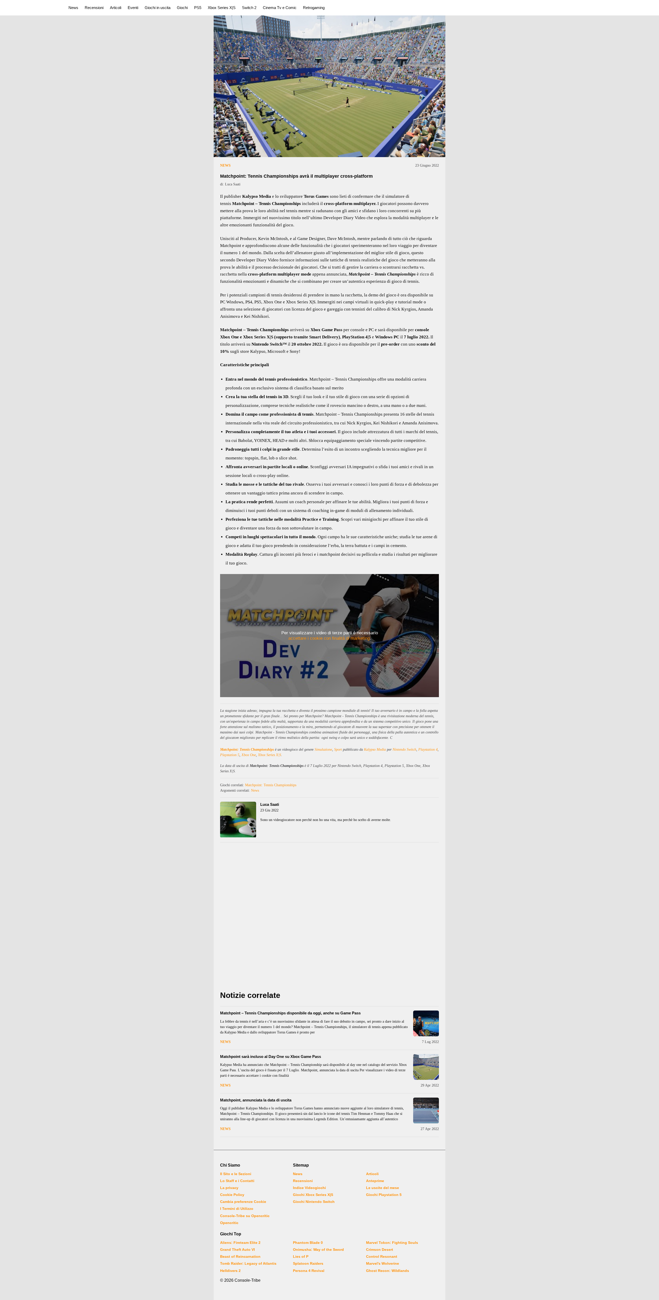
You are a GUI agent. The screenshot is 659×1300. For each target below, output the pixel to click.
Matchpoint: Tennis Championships (247, 749)
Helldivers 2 (230, 1271)
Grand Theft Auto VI (237, 1249)
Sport (338, 749)
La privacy (229, 1188)
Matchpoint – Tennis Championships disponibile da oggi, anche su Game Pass (290, 1013)
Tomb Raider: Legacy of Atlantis (248, 1263)
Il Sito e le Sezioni (235, 1174)
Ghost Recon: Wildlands (387, 1271)
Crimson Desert (379, 1249)
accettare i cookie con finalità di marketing (329, 638)
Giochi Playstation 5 (384, 1195)
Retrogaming (314, 7)
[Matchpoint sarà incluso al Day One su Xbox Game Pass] (426, 1067)
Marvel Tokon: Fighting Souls (392, 1243)
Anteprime (375, 1181)
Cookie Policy (232, 1195)
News (73, 7)
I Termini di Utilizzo (236, 1209)
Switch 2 (249, 7)
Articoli (115, 7)
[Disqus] (329, 917)
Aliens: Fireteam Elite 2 (240, 1243)
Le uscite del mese (382, 1188)
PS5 (197, 7)
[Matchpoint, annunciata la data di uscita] (426, 1110)
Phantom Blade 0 (308, 1243)
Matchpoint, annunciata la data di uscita (255, 1100)
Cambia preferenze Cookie (243, 1202)
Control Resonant (381, 1256)
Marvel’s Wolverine (382, 1263)
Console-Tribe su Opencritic (245, 1216)
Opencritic (229, 1223)
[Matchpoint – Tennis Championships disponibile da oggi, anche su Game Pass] (426, 1023)
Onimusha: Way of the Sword (318, 1249)
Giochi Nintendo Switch (314, 1202)
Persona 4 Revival (308, 1271)
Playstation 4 (428, 749)
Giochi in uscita (157, 7)
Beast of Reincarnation (240, 1256)
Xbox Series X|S (222, 7)
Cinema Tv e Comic (280, 7)
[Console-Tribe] (31, 7)
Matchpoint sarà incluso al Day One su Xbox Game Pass (270, 1056)
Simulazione (323, 749)
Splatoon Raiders (308, 1263)
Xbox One (248, 755)
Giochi (182, 7)
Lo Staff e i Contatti (237, 1181)
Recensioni (94, 7)
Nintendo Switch (404, 749)
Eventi (133, 7)
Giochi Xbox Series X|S (313, 1195)
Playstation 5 (229, 755)
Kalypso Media (375, 749)
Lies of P (300, 1256)
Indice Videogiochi (309, 1188)
